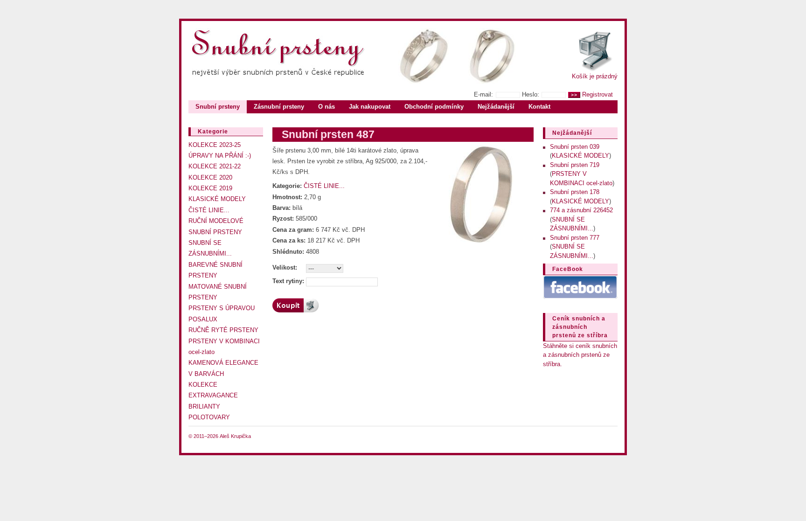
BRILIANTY (204, 406)
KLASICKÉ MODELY (217, 198)
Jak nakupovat (369, 106)
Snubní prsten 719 (574, 164)
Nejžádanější (496, 106)
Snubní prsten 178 (574, 191)
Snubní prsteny (217, 106)
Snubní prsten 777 (574, 237)
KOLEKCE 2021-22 (214, 166)
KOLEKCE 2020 (210, 177)
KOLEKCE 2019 (210, 188)
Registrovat (597, 94)
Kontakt (539, 106)
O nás (326, 106)
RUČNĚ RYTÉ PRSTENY (223, 329)
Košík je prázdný (595, 76)
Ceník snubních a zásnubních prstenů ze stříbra (580, 327)
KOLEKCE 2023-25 (214, 144)
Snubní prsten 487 (328, 134)
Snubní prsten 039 (574, 146)
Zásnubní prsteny (279, 106)
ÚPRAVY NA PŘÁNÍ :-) (219, 155)
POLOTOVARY (209, 417)
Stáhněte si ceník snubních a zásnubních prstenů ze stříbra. (580, 355)
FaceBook (567, 269)
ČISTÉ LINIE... (208, 210)
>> (574, 94)
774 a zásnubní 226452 (581, 210)
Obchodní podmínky (434, 106)
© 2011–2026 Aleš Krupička (219, 436)
